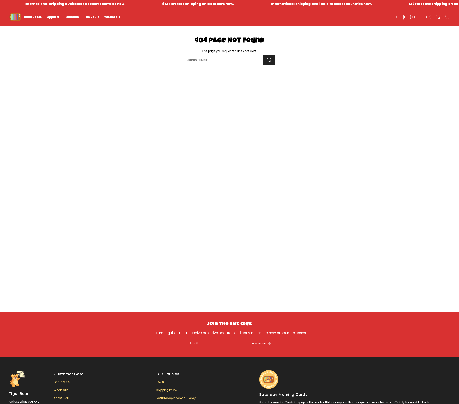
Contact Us (62, 382)
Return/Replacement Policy (176, 398)
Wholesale (61, 390)
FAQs (160, 382)
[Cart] (447, 17)
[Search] (269, 60)
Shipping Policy (166, 390)
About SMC (61, 398)
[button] (33, 17)
